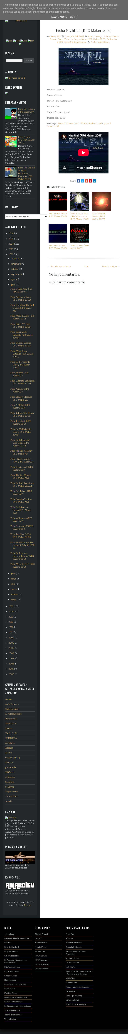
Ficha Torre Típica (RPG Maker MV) (26, 110)
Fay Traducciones (12, 971)
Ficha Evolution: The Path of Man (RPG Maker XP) (22, 307)
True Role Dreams (12, 1010)
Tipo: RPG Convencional (75, 42)
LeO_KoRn (70, 967)
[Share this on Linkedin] (94, 180)
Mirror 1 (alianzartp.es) (68, 123)
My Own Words (10, 993)
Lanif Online (9, 989)
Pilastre (9, 762)
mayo (14, 579)
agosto (14, 279)
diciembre (16, 258)
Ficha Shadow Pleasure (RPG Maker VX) (21, 398)
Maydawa (10, 743)
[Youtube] (31, 40)
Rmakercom (40, 951)
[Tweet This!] (82, 180)
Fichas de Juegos (72, 39)
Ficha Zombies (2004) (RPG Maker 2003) (20, 536)
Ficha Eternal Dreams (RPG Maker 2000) (20, 344)
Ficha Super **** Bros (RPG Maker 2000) (20, 325)
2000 (12, 674)
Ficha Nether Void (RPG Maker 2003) (58, 247)
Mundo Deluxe (41, 943)
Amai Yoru (70, 934)
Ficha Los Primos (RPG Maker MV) (21, 493)
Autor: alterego (95, 36)
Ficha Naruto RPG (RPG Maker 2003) (26, 139)
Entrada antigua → (110, 266)
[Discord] (20, 43)
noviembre (16, 264)
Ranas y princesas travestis (77, 987)
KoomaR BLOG (72, 958)
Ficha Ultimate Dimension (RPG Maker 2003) (22, 382)
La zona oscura (72, 963)
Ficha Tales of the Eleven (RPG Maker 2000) (22, 414)
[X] (23, 40)
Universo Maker (41, 969)
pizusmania (10, 767)
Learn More (59, 16)
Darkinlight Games (73, 947)
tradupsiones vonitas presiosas (17, 1006)
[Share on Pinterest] (90, 180)
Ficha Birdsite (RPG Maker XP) (19, 374)
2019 (11, 617)
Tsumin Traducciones (13, 1015)
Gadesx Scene (10, 976)
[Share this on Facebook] (78, 180)
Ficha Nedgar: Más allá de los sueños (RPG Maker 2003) (79, 216)
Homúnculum (10, 980)
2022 (11, 254)
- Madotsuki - (9, 934)
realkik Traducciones (13, 1002)
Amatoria (69, 938)
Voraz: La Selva (72, 1000)
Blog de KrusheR (11, 947)
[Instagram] (16, 40)
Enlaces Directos (111, 36)
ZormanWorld (11, 796)
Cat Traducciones (11, 956)
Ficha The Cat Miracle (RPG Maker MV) (20, 476)
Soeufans (9, 782)
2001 (11, 669)
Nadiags (9, 748)
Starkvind (9, 787)
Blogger (27, 905)
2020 (12, 611)
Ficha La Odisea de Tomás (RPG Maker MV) (20, 510)
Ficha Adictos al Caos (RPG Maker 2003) (20, 298)
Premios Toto (71, 983)
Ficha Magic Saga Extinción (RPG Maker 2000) (21, 353)
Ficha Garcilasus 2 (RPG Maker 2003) (21, 468)
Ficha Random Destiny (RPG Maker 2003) (98, 216)
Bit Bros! (7, 943)
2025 (11, 239)
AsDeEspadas (12, 704)
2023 (11, 249)
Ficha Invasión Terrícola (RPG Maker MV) (21, 501)
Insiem (8, 728)
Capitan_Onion (12, 709)
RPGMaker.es (41, 956)
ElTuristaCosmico (13, 714)
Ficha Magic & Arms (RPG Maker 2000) (22, 317)
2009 (12, 638)
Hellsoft (38, 938)
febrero (15, 594)
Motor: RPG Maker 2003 (93, 39)
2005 (12, 648)
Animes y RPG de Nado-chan (16, 938)
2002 (12, 664)
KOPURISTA (11, 738)
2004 (12, 653)
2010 (11, 632)
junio (13, 573)
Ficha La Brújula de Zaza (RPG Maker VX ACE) (22, 485)
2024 (11, 244)
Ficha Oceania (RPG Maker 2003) (79, 247)
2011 (11, 627)
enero (14, 599)
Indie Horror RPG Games (15, 984)
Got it (74, 16)
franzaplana (11, 718)
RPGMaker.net (41, 960)
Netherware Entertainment (15, 997)
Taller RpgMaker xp (74, 996)
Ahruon (8, 699)
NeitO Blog (70, 978)
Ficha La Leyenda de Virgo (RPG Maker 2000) (20, 364)
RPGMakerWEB (42, 964)
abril (13, 584)
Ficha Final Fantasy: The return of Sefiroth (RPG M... (22, 545)
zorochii (8, 801)
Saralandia (70, 991)
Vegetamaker (11, 791)
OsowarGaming (12, 757)
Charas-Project (41, 934)
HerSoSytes (11, 723)
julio (13, 285)
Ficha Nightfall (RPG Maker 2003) (83, 30)
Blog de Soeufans (12, 951)
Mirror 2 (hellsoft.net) (91, 123)
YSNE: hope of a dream (76, 1004)
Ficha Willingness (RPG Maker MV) (21, 520)
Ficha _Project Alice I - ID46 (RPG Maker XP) (22, 460)
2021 (11, 606)
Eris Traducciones (12, 967)
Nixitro (8, 752)
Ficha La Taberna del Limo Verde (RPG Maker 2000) (20, 443)
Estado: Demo (56, 39)
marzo (14, 589)
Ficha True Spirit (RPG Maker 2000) (20, 422)
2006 (12, 643)
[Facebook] (9, 40)
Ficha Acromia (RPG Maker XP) (19, 390)
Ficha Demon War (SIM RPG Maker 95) (21, 290)
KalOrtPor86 (11, 733)
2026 (11, 233)
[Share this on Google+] (86, 180)
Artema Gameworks (74, 943)
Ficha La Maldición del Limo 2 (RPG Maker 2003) (20, 432)
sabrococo (10, 777)
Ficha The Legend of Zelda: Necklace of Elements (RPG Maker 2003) (26, 173)
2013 (11, 622)
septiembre (16, 274)
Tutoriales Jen (10, 1019)
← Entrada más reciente (59, 266)
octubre (15, 269)
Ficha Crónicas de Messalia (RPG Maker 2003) (21, 334)
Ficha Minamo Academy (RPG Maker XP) (21, 452)
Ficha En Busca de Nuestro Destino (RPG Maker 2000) (22, 556)
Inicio (86, 266)
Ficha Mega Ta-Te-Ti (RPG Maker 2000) (22, 565)
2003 (12, 658)
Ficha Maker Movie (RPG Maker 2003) (58, 215)
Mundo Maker (41, 947)
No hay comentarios (100, 42)
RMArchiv (10, 772)
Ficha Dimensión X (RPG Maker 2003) (21, 528)
